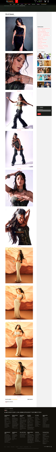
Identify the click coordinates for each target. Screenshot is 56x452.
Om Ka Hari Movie (7, 425)
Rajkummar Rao (37, 426)
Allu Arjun (36, 420)
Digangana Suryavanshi (40, 38)
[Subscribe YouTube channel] (42, 1)
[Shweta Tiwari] (40, 56)
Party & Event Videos (22, 436)
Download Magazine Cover (45, 440)
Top (37, 415)
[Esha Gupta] (47, 84)
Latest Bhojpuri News (38, 434)
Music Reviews (37, 440)
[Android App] (49, 446)
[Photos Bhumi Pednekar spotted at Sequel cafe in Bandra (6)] (40, 84)
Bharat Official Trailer (37, 441)
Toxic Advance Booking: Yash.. (46, 35)
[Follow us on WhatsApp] (39, 1)
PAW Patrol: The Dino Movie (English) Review (15, 418)
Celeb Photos (13, 5)
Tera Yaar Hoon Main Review (14, 426)
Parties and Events (14, 434)
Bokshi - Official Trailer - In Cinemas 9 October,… (30, 441)
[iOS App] (51, 446)
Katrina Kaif (36, 417)
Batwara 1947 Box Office (30, 429)
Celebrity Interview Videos (23, 434)
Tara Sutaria (36, 425)
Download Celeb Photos (46, 433)
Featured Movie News (7, 435)
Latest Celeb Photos (14, 435)
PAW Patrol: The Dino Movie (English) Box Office (43, 32)
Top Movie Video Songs (23, 433)
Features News (39, 35)
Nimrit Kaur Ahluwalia (40, 46)
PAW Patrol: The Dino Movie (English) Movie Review (44, 28)
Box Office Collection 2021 (46, 426)
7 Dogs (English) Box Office (30, 419)
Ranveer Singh (37, 418)
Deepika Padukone (37, 419)
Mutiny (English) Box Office (30, 422)
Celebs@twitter (37, 435)
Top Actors (44, 422)
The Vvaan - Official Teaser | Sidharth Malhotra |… (30, 442)
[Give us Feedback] (45, 1)
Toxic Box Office (29, 418)
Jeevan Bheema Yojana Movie (7, 421)
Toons (13, 439)
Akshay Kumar (37, 416)
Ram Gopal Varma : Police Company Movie (43, 45)
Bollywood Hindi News (7, 442)
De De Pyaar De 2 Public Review (23, 429)
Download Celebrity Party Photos (46, 437)
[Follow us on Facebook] (37, 1)
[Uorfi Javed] (47, 56)
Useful (37, 432)
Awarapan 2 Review (14, 422)
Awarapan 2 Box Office (30, 428)
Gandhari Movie (7, 417)
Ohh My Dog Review (14, 423)
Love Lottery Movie (7, 426)
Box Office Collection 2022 (46, 425)
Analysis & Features (45, 418)
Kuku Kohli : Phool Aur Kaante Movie (42, 42)
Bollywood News (7, 434)
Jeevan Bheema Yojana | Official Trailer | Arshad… (30, 439)
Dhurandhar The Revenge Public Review (23, 425)
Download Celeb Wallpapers (45, 434)
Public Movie (22, 416)
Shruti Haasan (17, 5)
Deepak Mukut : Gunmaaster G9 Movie (42, 39)
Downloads (46, 432)
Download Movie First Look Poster (45, 438)
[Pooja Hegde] (47, 70)
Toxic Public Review (22, 417)
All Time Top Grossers (45, 419)
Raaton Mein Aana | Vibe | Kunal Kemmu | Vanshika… (30, 438)
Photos (11, 5)
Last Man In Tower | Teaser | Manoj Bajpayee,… (30, 436)
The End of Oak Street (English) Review (15, 421)
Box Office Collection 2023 (46, 424)
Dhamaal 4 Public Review (23, 420)
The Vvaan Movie (46, 46)
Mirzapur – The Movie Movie (7, 420)
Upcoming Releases (7, 440)
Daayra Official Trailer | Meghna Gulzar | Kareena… (30, 434)
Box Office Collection (45, 417)
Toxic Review (13, 417)
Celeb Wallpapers (14, 436)
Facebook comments (9, 401)
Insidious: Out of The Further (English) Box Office (30, 425)
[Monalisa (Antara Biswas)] (40, 63)
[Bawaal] (40, 70)
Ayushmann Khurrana (37, 424)
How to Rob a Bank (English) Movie (42, 31)
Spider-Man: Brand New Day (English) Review (15, 425)
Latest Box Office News (7, 436)
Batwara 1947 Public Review (22, 418)
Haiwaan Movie (6, 424)
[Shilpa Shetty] (40, 77)
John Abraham (37, 423)
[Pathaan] (47, 77)
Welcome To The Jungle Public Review (23, 422)
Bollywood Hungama (6, 5)
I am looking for (40, 109)
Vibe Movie (6, 427)
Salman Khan (36, 422)
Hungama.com (37, 436)
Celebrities (11, 410)
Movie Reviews (6, 441)
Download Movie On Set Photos (46, 441)
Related (39, 51)
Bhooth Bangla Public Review (22, 423)
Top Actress (44, 423)
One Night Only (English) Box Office (30, 421)
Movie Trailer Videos (22, 435)
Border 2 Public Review (23, 427)
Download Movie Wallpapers (45, 443)
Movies (6, 410)
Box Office (29, 416)
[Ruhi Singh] (47, 63)
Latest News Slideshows (8, 439)
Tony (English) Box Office (30, 417)
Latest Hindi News (37, 433)
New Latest (23, 432)
